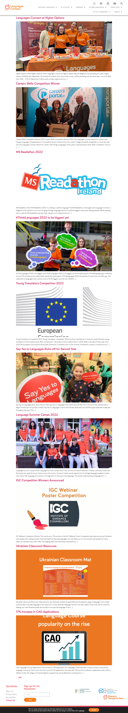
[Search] (121, 3)
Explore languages (46, 7)
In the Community (100, 12)
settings (81, 711)
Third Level (115, 7)
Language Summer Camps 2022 (37, 414)
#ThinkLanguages (96, 7)
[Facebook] (101, 3)
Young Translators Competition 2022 (40, 283)
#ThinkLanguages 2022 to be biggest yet (42, 217)
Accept (94, 710)
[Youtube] (114, 3)
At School (65, 7)
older (19, 677)
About (117, 12)
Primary (79, 7)
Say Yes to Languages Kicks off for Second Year (46, 349)
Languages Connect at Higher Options (40, 18)
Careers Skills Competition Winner (38, 83)
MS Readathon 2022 (29, 152)
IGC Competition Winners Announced (40, 480)
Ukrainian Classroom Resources (36, 546)
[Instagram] (94, 3)
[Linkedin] (107, 3)
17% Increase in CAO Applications (37, 611)
